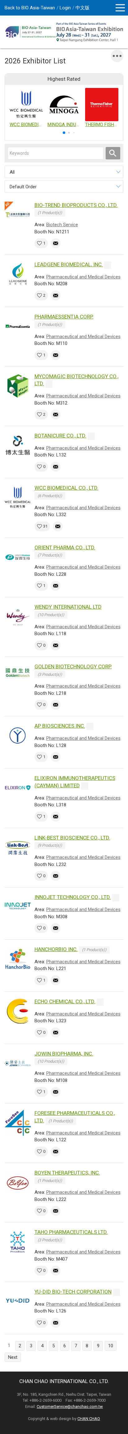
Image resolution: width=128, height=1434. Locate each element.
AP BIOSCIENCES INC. (59, 726)
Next (12, 1357)
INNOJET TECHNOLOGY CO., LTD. (72, 897)
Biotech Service (62, 224)
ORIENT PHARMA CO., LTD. (64, 547)
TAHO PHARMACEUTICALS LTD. (71, 1232)
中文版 (82, 8)
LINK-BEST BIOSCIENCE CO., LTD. (72, 838)
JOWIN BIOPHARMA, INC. (63, 1054)
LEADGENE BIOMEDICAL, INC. (68, 264)
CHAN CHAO (88, 1418)
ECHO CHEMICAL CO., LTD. (64, 1001)
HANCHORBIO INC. (56, 949)
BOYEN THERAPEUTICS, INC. (67, 1173)
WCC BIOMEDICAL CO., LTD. (66, 488)
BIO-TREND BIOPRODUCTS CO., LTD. (76, 205)
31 (45, 526)
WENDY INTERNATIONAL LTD (68, 607)
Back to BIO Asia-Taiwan (30, 8)
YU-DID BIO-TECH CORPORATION (73, 1292)
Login (65, 8)
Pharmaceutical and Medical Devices (83, 277)
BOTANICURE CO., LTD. (60, 436)
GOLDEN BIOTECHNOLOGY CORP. (73, 666)
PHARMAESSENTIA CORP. (64, 317)
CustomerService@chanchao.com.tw (70, 1406)
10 (110, 1346)
